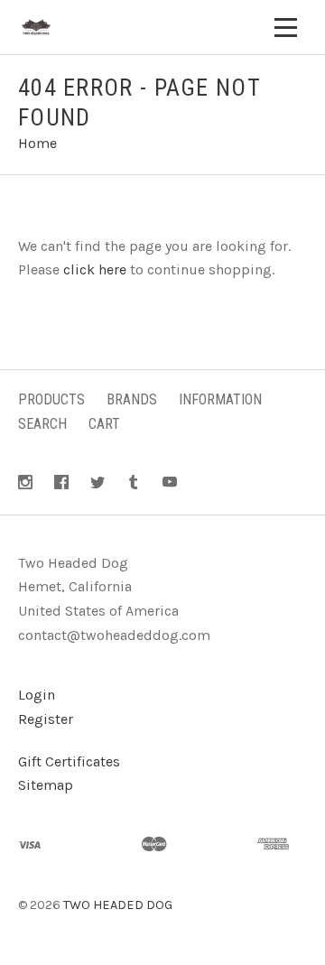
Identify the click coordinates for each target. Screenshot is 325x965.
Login (36, 694)
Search (42, 423)
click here (94, 269)
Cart (104, 423)
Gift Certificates (69, 761)
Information (220, 399)
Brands (132, 399)
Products (51, 399)
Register (45, 719)
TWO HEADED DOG (117, 905)
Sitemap (45, 784)
